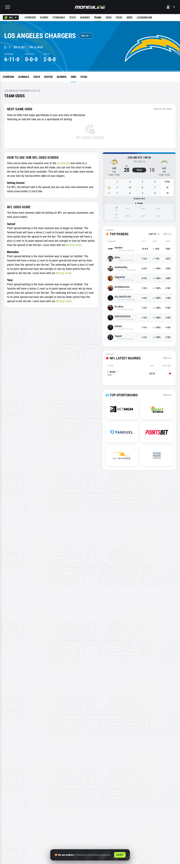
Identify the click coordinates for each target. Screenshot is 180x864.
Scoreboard (63, 163)
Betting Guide (74, 245)
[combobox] (11, 17)
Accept (120, 855)
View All (167, 234)
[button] (7, 7)
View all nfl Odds (163, 109)
